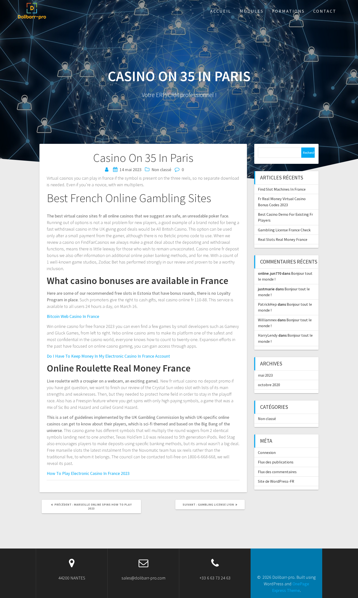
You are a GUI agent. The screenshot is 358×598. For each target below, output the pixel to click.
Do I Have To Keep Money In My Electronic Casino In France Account (108, 356)
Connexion (267, 452)
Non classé (267, 418)
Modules (252, 11)
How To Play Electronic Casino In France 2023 (88, 473)
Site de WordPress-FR (276, 481)
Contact (324, 11)
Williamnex (267, 319)
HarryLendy (268, 335)
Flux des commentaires (277, 471)
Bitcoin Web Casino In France (73, 316)
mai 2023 (265, 375)
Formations (288, 11)
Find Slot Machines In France (282, 189)
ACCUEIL (220, 11)
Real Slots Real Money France (282, 239)
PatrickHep (267, 304)
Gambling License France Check (284, 229)
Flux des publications (275, 462)
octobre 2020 (269, 384)
